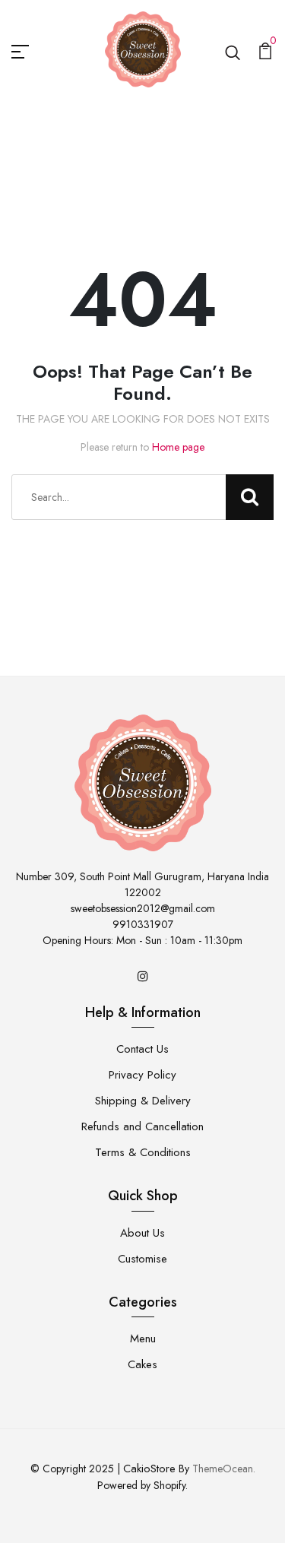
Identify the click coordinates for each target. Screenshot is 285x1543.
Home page (178, 447)
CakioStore (149, 1468)
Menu (143, 1338)
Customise (142, 1258)
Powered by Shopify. (142, 1485)
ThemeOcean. (223, 1468)
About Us (142, 1233)
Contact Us (142, 1049)
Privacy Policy (142, 1074)
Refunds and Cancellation (142, 1126)
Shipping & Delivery (143, 1100)
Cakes (142, 1364)
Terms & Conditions (143, 1152)
